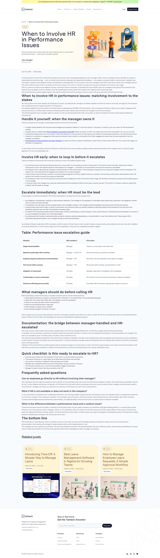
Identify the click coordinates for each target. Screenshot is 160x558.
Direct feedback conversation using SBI (60, 132)
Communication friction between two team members (43, 141)
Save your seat (118, 1)
